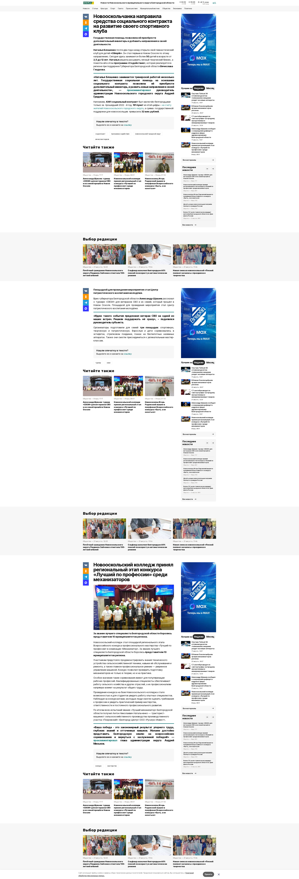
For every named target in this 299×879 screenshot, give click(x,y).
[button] (207, 169)
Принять (208, 874)
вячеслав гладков (102, 139)
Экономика (177, 8)
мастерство (112, 766)
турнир (98, 363)
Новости (86, 8)
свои (108, 363)
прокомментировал (139, 90)
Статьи (95, 8)
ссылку (128, 125)
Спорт (112, 8)
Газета (120, 8)
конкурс (98, 766)
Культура (104, 8)
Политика (188, 8)
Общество (166, 8)
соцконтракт (100, 134)
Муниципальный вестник (150, 8)
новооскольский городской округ (148, 134)
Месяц (210, 88)
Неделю (199, 88)
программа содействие (120, 134)
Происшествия (131, 8)
